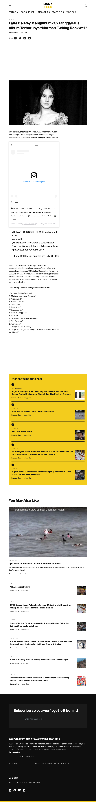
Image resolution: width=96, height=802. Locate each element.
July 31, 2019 (52, 256)
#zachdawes (48, 242)
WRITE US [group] (71, 12)
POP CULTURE (27, 12)
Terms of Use (34, 782)
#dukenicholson (49, 246)
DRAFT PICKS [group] (58, 12)
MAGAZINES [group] (44, 12)
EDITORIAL (13, 763)
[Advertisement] (48, 62)
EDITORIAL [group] (14, 12)
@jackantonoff (19, 242)
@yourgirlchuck (30, 246)
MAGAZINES (40, 763)
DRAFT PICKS (53, 763)
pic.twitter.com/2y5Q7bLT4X (28, 249)
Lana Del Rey (29, 224)
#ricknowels (33, 242)
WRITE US (65, 763)
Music (11, 19)
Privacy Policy (21, 782)
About (11, 782)
